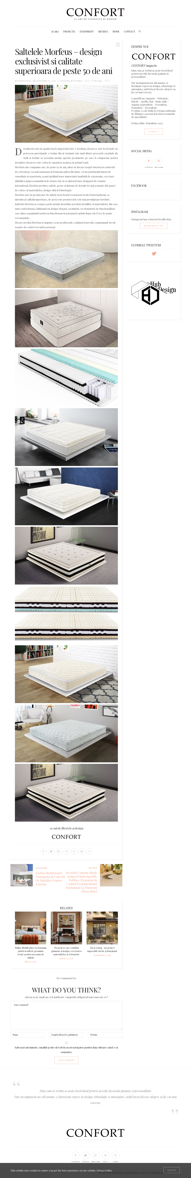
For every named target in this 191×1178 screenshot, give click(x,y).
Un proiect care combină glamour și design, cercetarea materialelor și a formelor (66, 951)
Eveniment (87, 31)
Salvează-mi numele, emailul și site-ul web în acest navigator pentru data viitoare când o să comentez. (66, 1050)
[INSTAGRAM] (159, 161)
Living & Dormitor (73, 80)
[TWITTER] (85, 1155)
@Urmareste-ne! (154, 225)
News (116, 31)
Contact (129, 31)
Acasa (55, 31)
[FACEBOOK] (149, 161)
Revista (103, 31)
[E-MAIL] (115, 1155)
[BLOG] (105, 1155)
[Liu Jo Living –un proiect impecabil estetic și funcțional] (102, 928)
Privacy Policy (104, 1170)
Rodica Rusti (24, 80)
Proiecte (69, 31)
